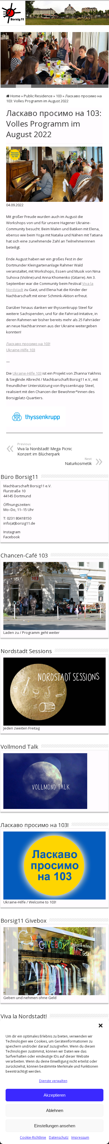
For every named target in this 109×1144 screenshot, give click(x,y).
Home (15, 95)
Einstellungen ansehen (54, 1125)
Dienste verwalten (53, 1080)
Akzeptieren (54, 1095)
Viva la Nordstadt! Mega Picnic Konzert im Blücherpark (44, 449)
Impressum (80, 1137)
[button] (100, 1025)
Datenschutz (58, 1137)
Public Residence (38, 95)
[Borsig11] (54, 13)
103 (59, 95)
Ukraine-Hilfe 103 (20, 349)
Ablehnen (54, 1110)
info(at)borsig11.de (19, 523)
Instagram (11, 531)
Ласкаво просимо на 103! (28, 343)
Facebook (11, 536)
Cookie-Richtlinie (33, 1137)
